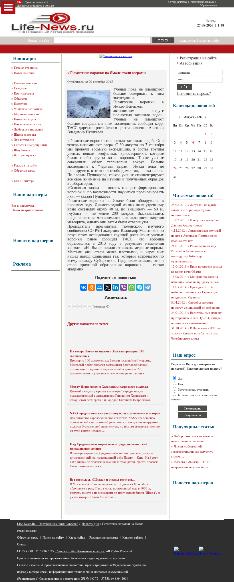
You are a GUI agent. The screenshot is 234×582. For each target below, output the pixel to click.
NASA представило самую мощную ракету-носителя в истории (115, 413)
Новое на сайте (24, 73)
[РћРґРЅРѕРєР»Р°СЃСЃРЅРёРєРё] (91, 287)
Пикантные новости (27, 124)
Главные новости (25, 83)
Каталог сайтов (132, 537)
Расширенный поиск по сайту (199, 40)
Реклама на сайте (25, 165)
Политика (20, 103)
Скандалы (20, 88)
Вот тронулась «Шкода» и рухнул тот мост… (102, 479)
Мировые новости (26, 114)
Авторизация (191, 63)
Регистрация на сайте (198, 58)
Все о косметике (23, 205)
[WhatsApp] (131, 287)
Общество (21, 98)
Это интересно (24, 139)
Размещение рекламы (202, 2)
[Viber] (123, 287)
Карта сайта (76, 537)
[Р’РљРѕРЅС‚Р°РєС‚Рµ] (83, 287)
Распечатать (115, 297)
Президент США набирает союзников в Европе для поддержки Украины (194, 292)
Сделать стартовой (35, 2)
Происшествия (24, 93)
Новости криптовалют (27, 210)
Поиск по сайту (53, 537)
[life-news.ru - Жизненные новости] (53, 32)
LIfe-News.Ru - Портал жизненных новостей (47, 523)
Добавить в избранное (29, 5)
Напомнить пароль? (194, 93)
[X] (107, 287)
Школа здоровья (25, 134)
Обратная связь (208, 5)
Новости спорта (25, 119)
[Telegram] (147, 287)
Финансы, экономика (28, 109)
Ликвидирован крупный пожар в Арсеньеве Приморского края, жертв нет (196, 235)
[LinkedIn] (115, 287)
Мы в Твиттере (24, 180)
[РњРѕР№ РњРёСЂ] (99, 287)
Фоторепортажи (25, 155)
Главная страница (26, 67)
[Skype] (139, 287)
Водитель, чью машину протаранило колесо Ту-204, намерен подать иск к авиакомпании (196, 317)
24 (175, 168)
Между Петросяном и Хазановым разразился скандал (109, 386)
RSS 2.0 (49, 5)
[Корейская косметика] (115, 56)
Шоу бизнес (22, 150)
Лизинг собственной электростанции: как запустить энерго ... (192, 451)
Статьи (22, 544)
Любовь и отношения (28, 129)
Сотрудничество (177, 2)
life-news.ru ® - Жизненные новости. (80, 551)
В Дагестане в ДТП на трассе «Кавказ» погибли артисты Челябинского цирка (196, 333)
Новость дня (90, 523)
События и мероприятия (30, 145)
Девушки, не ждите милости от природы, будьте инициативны (194, 209)
